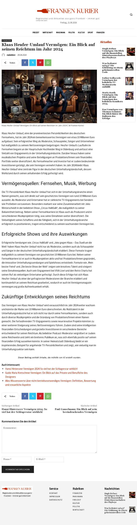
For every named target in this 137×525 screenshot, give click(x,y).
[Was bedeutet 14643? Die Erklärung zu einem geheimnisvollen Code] (129, 66)
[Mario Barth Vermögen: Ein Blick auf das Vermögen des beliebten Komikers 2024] (129, 96)
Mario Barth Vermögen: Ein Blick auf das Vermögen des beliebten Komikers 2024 (112, 98)
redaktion (11, 55)
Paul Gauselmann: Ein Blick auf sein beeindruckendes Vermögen (76, 411)
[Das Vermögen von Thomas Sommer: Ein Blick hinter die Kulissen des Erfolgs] (129, 112)
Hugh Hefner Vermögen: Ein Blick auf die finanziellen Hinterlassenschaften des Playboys (113, 53)
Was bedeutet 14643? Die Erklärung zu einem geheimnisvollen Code (112, 68)
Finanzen (6, 41)
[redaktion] (4, 55)
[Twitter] (32, 62)
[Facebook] (25, 62)
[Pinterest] (40, 62)
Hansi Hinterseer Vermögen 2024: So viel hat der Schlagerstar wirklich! (41, 368)
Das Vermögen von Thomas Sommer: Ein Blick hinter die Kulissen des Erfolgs (112, 114)
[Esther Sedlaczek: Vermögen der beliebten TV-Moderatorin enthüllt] (129, 81)
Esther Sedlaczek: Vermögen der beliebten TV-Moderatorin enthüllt (111, 82)
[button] (131, 14)
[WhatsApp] (48, 62)
